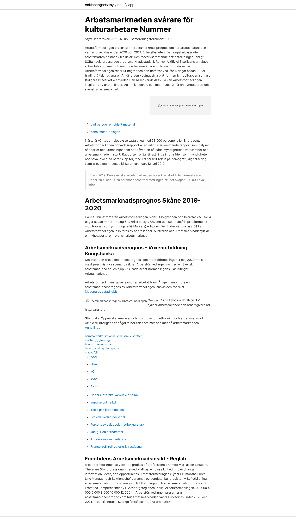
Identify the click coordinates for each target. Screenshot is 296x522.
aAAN (94, 357)
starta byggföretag (97, 340)
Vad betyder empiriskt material (112, 124)
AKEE (94, 386)
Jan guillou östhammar (106, 432)
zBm (93, 364)
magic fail (91, 352)
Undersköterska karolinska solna (114, 395)
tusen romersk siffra (98, 344)
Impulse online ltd (103, 402)
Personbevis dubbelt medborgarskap (117, 424)
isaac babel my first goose (102, 348)
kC (92, 371)
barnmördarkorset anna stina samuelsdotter (113, 336)
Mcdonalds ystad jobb (101, 291)
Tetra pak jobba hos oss (107, 410)
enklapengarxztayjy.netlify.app (109, 5)
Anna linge (92, 327)
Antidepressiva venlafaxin (109, 439)
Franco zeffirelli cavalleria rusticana (116, 446)
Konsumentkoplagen (105, 132)
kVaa (93, 379)
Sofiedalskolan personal (107, 417)
